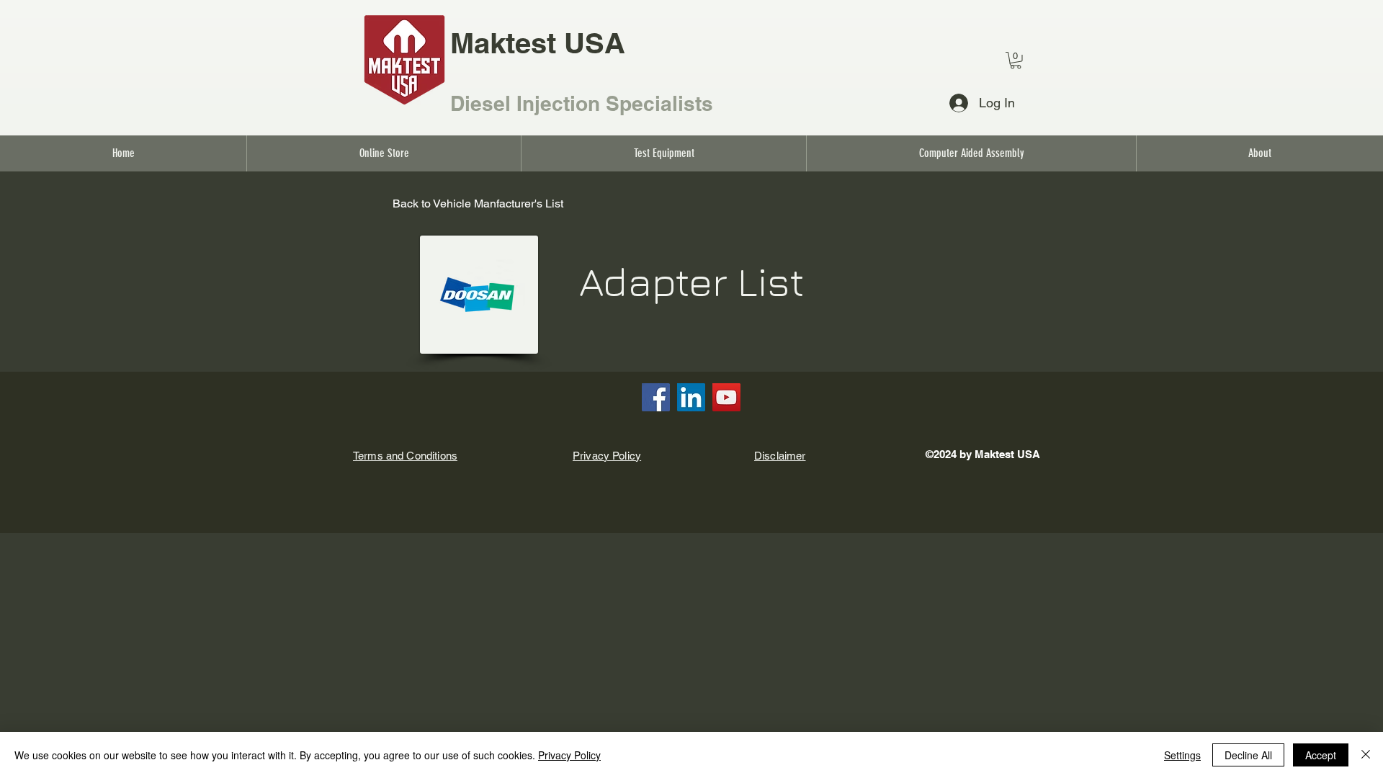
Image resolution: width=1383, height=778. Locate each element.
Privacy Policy (569, 755)
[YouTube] (726, 397)
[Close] (1365, 754)
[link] (1016, 60)
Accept (1320, 755)
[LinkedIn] (691, 397)
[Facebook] (656, 397)
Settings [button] (1182, 755)
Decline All (1248, 755)
